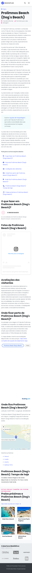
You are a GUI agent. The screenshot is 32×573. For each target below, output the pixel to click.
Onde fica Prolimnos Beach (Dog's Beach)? (15, 180)
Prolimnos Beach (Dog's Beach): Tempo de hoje (14, 187)
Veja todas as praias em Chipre (10, 504)
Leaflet (11, 449)
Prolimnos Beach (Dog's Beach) (13, 345)
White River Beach (22, 537)
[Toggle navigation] (29, 3)
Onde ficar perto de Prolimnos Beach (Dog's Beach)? (14, 174)
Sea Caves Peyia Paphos (24, 520)
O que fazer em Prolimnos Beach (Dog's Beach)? (14, 157)
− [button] (3, 429)
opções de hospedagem (17, 118)
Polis (27, 345)
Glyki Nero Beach (8, 519)
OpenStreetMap (18, 449)
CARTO (28, 449)
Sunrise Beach (7, 536)
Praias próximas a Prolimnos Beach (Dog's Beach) (15, 193)
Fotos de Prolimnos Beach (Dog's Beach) (14, 163)
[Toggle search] (25, 3)
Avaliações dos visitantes (13, 169)
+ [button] (3, 427)
